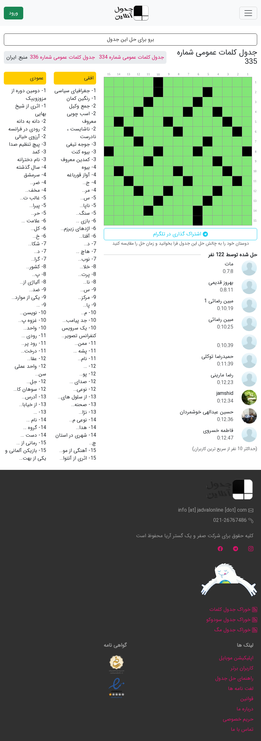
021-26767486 (230, 520)
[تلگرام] (235, 548)
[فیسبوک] (220, 548)
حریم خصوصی (238, 719)
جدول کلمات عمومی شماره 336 (62, 57)
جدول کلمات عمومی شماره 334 (131, 57)
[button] (116, 664)
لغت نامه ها (240, 689)
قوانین (246, 699)
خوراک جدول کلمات (230, 609)
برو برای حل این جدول (130, 39)
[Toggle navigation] (248, 13)
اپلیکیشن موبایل (236, 658)
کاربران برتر (242, 668)
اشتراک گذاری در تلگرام (178, 234)
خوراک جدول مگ (233, 630)
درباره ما (244, 709)
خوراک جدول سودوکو (229, 620)
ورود (13, 13)
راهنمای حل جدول (234, 678)
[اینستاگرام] (250, 548)
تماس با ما (242, 729)
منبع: (22, 57)
